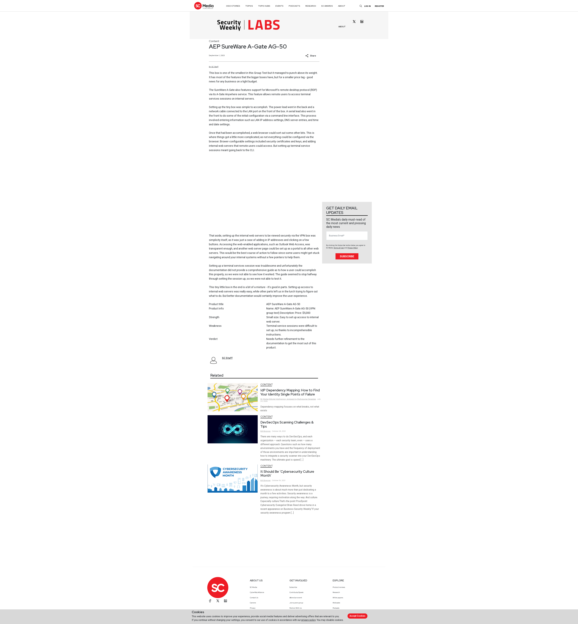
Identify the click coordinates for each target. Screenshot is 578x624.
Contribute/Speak (296, 592)
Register (379, 6)
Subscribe (347, 256)
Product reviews (339, 587)
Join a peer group (296, 603)
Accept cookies (357, 616)
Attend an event (295, 598)
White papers (338, 598)
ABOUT (342, 26)
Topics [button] (249, 6)
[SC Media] (203, 5)
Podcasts (336, 608)
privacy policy (308, 620)
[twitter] (354, 21)
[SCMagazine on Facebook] (210, 601)
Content (214, 41)
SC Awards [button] (327, 6)
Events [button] (279, 6)
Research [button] (310, 6)
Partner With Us (295, 608)
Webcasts (336, 603)
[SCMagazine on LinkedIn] (225, 601)
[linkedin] (362, 21)
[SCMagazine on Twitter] (218, 601)
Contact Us (254, 598)
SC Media (253, 587)
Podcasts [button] (294, 6)
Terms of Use (339, 248)
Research (336, 592)
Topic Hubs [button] (264, 6)
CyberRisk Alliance (257, 592)
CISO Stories (233, 6)
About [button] (341, 6)
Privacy (252, 608)
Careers (253, 603)
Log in (367, 6)
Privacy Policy (353, 248)
